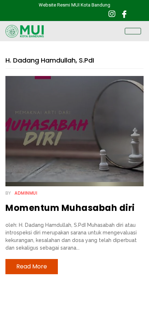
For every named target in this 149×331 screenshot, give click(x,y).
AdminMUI (25, 193)
